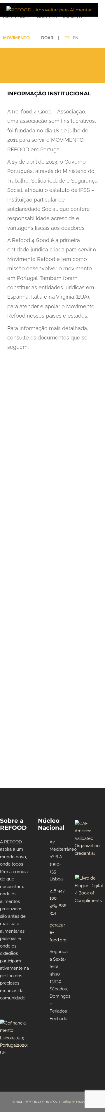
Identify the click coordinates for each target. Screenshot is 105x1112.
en (75, 38)
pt (67, 38)
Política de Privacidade (76, 1102)
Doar (47, 38)
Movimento (16, 38)
